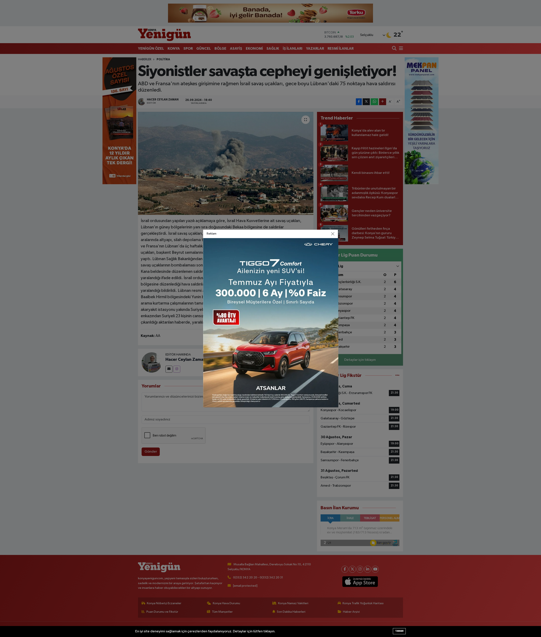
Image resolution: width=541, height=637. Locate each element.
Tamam (399, 631)
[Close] (332, 234)
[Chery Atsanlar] (270, 322)
